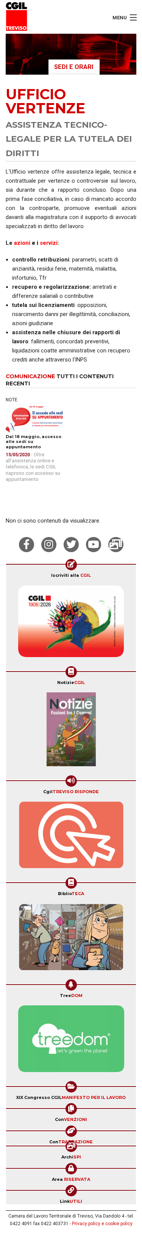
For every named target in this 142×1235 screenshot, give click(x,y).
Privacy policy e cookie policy (102, 1223)
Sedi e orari (74, 66)
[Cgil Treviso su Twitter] (71, 544)
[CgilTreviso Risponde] (71, 837)
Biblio (71, 893)
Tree (71, 995)
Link (71, 1201)
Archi (71, 1157)
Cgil (71, 791)
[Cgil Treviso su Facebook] (26, 544)
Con (71, 1119)
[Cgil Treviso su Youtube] (93, 544)
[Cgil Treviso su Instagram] (48, 544)
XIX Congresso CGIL (71, 1097)
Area (71, 1179)
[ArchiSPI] (115, 544)
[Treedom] (71, 1041)
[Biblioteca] (71, 939)
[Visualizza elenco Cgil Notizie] (71, 731)
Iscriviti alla (71, 575)
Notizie (71, 682)
